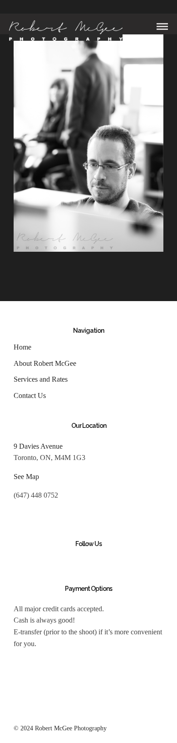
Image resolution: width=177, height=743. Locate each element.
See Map (26, 476)
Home (22, 347)
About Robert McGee (45, 363)
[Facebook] (21, 560)
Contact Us (30, 395)
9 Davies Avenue (38, 446)
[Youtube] (52, 560)
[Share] (147, 27)
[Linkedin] (67, 560)
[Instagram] (83, 560)
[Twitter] (37, 560)
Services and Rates (41, 379)
